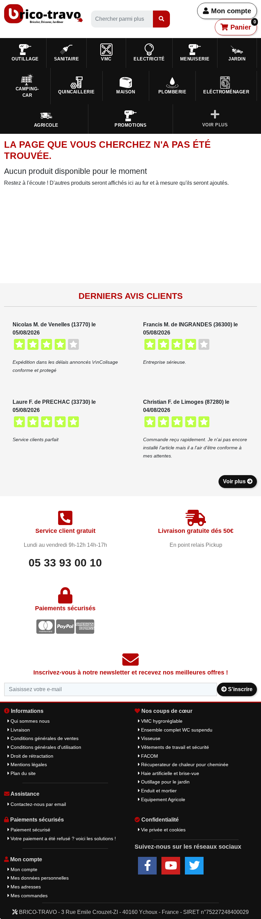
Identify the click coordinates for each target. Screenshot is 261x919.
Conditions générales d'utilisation (45, 747)
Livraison (19, 730)
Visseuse (150, 738)
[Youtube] (170, 866)
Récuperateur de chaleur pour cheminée (184, 764)
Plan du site (22, 773)
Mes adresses (25, 886)
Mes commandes (28, 895)
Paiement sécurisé (29, 829)
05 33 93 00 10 (65, 563)
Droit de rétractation (31, 756)
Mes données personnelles (39, 878)
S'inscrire (240, 689)
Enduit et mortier (158, 790)
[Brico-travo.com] (43, 13)
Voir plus (235, 481)
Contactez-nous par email (37, 804)
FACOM (149, 756)
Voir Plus (215, 124)
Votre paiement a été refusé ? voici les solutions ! (62, 838)
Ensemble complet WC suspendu (176, 730)
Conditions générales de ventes (44, 738)
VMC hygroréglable (161, 721)
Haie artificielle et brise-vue (169, 773)
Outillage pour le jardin (165, 782)
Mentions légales (28, 764)
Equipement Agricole (162, 799)
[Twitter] (194, 866)
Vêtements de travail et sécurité (174, 747)
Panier (242, 25)
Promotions (130, 125)
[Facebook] (147, 866)
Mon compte (230, 11)
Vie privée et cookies (163, 829)
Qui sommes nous (29, 721)
